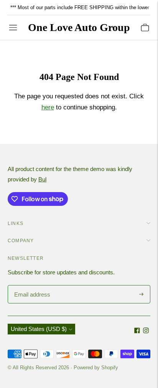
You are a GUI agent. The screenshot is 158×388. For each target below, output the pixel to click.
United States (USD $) (39, 329)
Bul (42, 179)
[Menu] (13, 27)
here (47, 107)
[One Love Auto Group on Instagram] (146, 331)
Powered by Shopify (96, 367)
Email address (31, 286)
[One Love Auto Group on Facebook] (137, 331)
